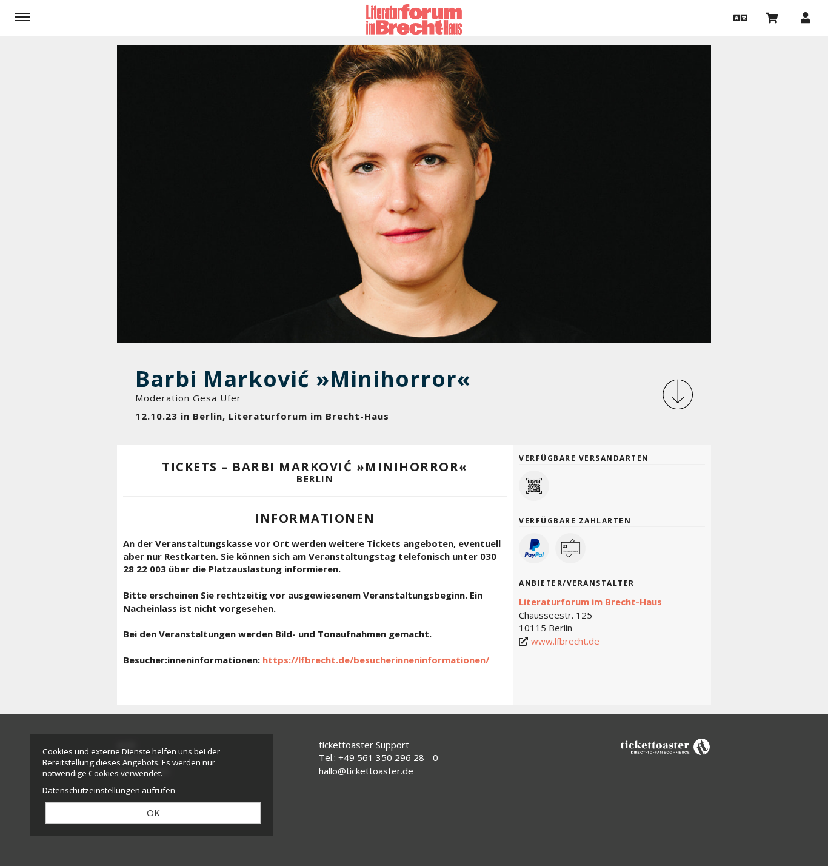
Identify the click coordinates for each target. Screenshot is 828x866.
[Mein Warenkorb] (772, 17)
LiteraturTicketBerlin (414, 19)
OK (153, 813)
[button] (739, 17)
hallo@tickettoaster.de (366, 771)
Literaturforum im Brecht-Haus (590, 602)
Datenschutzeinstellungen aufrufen (108, 790)
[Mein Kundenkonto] (805, 17)
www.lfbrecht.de (565, 641)
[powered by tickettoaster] (665, 746)
